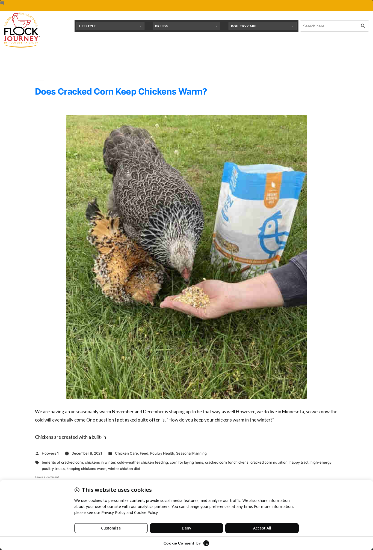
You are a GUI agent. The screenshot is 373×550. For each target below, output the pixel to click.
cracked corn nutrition (269, 462)
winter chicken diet (124, 468)
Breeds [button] (161, 26)
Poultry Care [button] (243, 26)
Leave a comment (47, 477)
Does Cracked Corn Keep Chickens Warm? (121, 91)
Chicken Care (126, 453)
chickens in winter (100, 462)
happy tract (299, 462)
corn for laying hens (186, 462)
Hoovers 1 (50, 453)
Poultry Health (162, 453)
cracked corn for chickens (226, 462)
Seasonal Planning (191, 453)
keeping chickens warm (86, 468)
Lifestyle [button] (87, 26)
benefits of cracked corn (62, 462)
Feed (144, 453)
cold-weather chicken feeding (142, 462)
